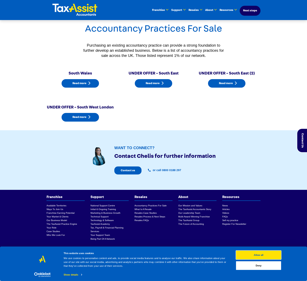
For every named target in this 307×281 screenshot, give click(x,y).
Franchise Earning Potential (61, 213)
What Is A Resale (143, 209)
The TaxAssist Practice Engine (62, 224)
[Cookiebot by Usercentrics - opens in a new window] (42, 274)
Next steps (250, 10)
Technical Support (100, 216)
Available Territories (56, 205)
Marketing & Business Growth (105, 213)
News (225, 205)
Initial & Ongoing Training (103, 209)
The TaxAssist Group (188, 220)
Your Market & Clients (57, 216)
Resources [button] (226, 10)
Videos (225, 213)
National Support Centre (103, 205)
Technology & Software (102, 220)
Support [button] (176, 10)
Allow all (258, 255)
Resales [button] (194, 10)
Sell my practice (230, 220)
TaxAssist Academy (100, 224)
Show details (71, 274)
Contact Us (302, 140)
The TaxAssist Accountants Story (194, 209)
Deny (258, 265)
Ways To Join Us (55, 209)
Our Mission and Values (190, 205)
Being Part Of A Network (103, 239)
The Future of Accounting (191, 224)
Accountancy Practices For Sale (150, 205)
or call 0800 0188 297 (166, 170)
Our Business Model (57, 220)
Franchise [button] (158, 10)
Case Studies (53, 231)
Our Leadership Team (189, 213)
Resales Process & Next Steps (149, 216)
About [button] (209, 10)
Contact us (128, 170)
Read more (79, 83)
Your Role (51, 227)
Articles (226, 209)
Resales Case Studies (145, 213)
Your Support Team (100, 235)
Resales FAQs (141, 220)
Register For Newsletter (234, 224)
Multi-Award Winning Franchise (194, 216)
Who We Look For (56, 235)
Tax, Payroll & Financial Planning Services (107, 229)
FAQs (225, 216)
